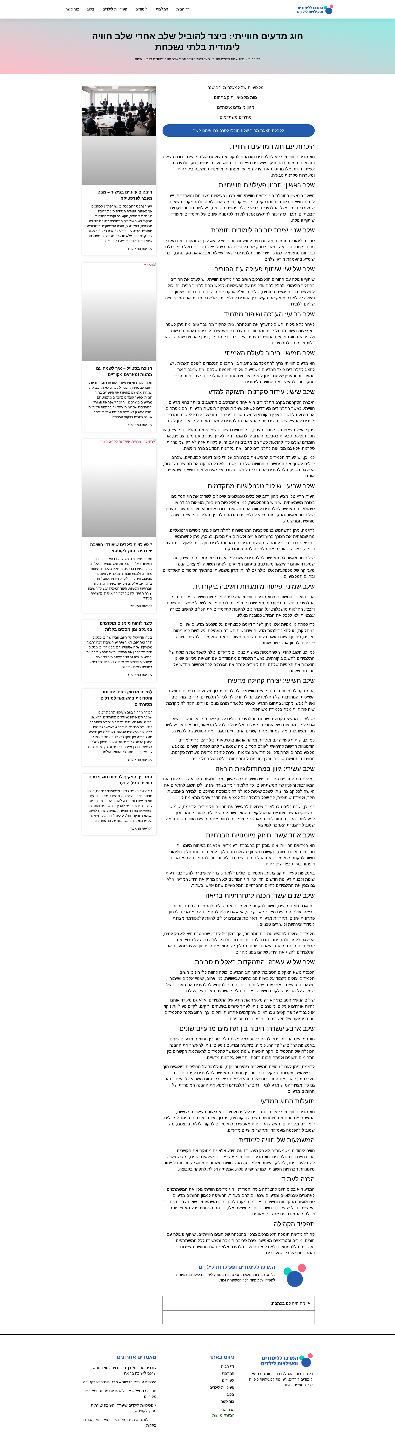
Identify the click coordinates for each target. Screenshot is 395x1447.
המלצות (162, 9)
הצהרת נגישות (223, 1415)
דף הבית (182, 9)
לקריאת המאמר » (140, 249)
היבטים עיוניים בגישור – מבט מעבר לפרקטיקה (119, 1382)
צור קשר (72, 9)
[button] (168, 1303)
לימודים (141, 9)
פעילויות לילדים (114, 9)
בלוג (90, 9)
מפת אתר (227, 1410)
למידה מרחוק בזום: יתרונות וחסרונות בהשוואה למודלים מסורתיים (126, 698)
